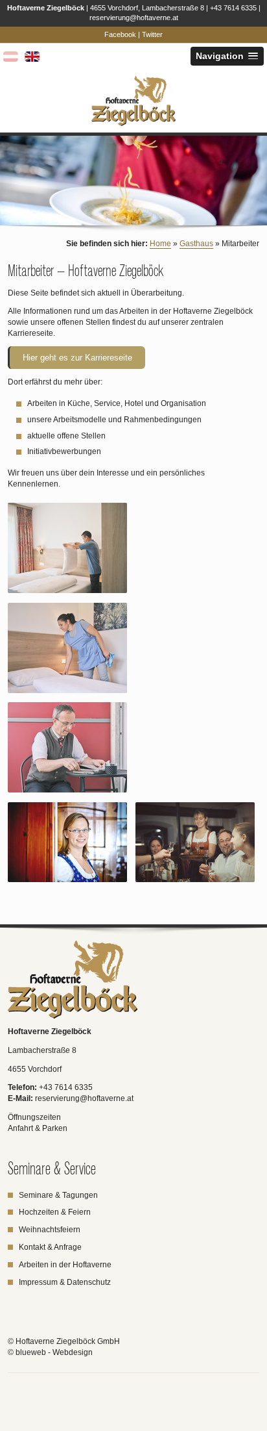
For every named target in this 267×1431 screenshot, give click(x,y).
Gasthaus (196, 243)
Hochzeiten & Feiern (55, 1212)
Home (160, 243)
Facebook (120, 34)
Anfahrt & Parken (37, 1128)
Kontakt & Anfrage (51, 1247)
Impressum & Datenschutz (65, 1282)
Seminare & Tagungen (58, 1195)
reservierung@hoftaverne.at (133, 17)
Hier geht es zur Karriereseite (77, 357)
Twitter (152, 34)
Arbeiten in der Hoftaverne (65, 1264)
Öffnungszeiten (34, 1117)
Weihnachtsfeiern (49, 1229)
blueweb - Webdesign (54, 1352)
